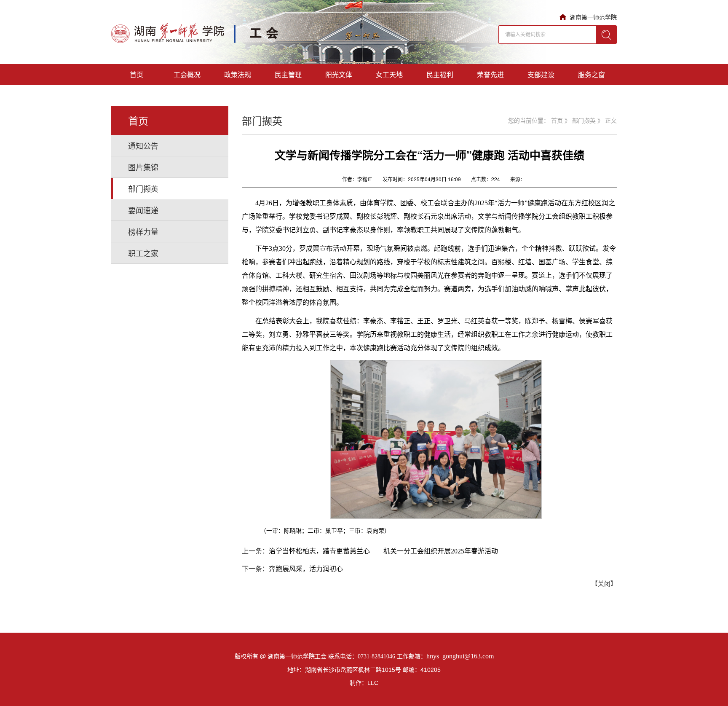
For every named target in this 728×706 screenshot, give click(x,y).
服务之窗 (591, 74)
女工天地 (389, 74)
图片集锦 (143, 166)
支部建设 (540, 74)
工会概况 (187, 74)
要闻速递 (143, 209)
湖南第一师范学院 (593, 17)
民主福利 (439, 74)
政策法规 (237, 74)
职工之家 (143, 252)
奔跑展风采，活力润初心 (306, 568)
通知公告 (143, 145)
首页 (136, 74)
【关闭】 (604, 583)
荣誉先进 (490, 74)
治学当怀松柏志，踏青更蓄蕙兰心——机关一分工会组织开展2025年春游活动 (383, 551)
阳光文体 (338, 74)
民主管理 (288, 74)
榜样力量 (143, 231)
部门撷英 (143, 188)
